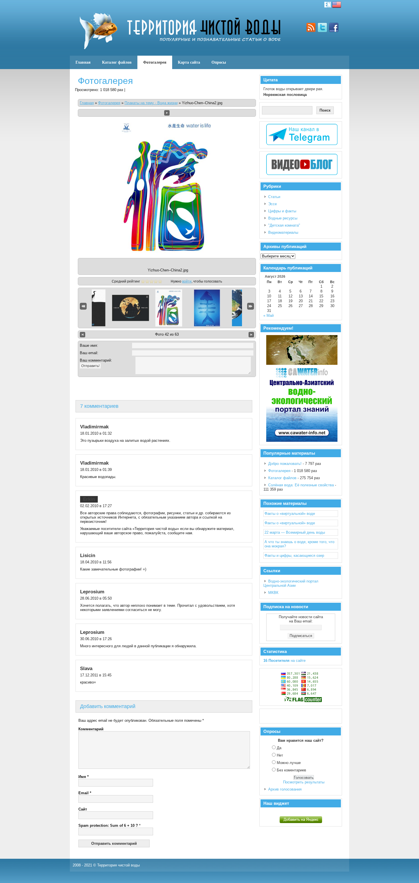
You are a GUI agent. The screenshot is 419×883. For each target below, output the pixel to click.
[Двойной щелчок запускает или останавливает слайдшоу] (168, 307)
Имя (83, 777)
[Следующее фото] (251, 334)
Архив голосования (285, 789)
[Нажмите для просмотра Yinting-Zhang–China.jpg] (207, 307)
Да (279, 748)
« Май (268, 315)
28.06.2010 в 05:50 (96, 598)
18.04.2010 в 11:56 (95, 562)
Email (84, 793)
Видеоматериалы (283, 232)
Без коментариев (291, 770)
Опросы (218, 62)
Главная (83, 62)
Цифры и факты (282, 211)
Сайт (82, 809)
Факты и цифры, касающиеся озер (294, 555)
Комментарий (90, 729)
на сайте (284, 660)
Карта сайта (189, 62)
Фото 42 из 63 (167, 334)
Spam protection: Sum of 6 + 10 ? (108, 825)
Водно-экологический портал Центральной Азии (290, 583)
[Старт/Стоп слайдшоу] (167, 113)
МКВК (273, 592)
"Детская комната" (284, 225)
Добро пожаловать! (285, 463)
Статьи (274, 197)
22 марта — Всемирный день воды (295, 532)
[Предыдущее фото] (82, 334)
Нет (280, 755)
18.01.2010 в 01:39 (96, 469)
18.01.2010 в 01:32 (96, 433)
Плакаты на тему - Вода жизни (151, 103)
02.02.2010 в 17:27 (96, 506)
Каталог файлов (117, 62)
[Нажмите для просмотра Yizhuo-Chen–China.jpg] (130, 308)
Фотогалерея (154, 62)
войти (187, 281)
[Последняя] (250, 306)
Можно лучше (289, 763)
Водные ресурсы (282, 218)
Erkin (89, 499)
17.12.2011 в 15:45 (95, 675)
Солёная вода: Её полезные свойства (301, 485)
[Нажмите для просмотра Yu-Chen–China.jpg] (92, 307)
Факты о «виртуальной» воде (290, 513)
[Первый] (83, 306)
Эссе (272, 204)
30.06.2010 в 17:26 (96, 639)
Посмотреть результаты (303, 782)
